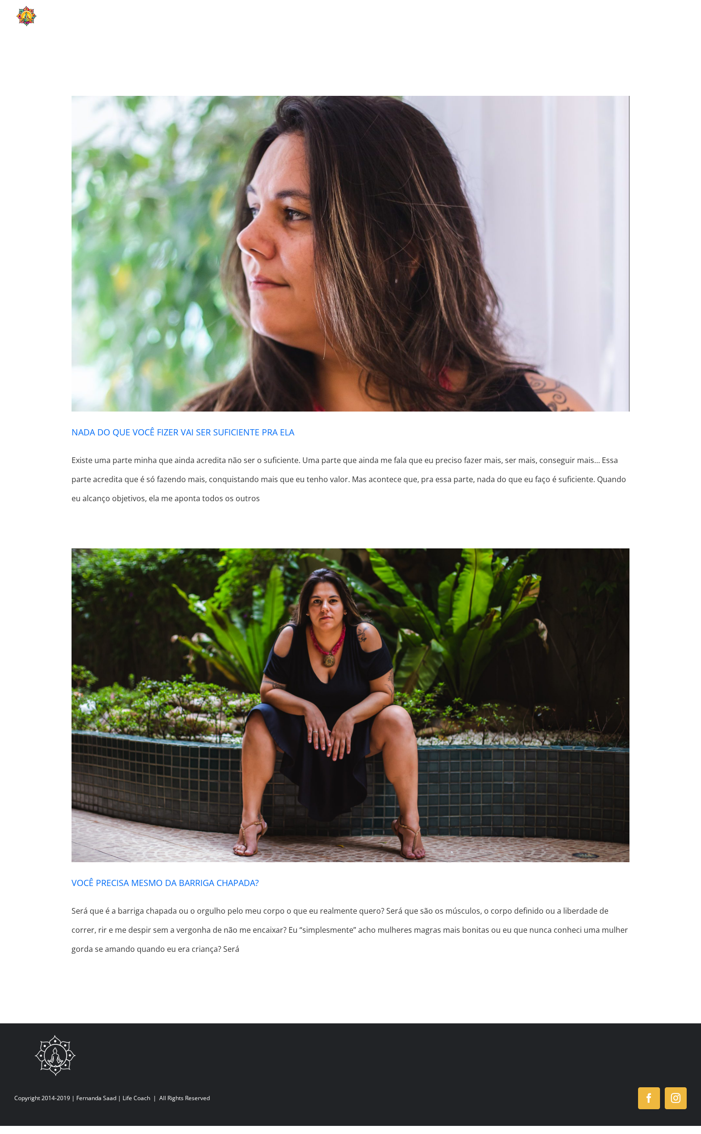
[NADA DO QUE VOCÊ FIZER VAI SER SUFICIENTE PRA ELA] (350, 254)
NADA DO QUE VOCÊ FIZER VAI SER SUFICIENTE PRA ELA (183, 432)
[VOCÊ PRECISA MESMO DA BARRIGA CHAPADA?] (350, 705)
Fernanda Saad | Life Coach (113, 1098)
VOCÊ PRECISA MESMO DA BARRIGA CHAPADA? (165, 882)
